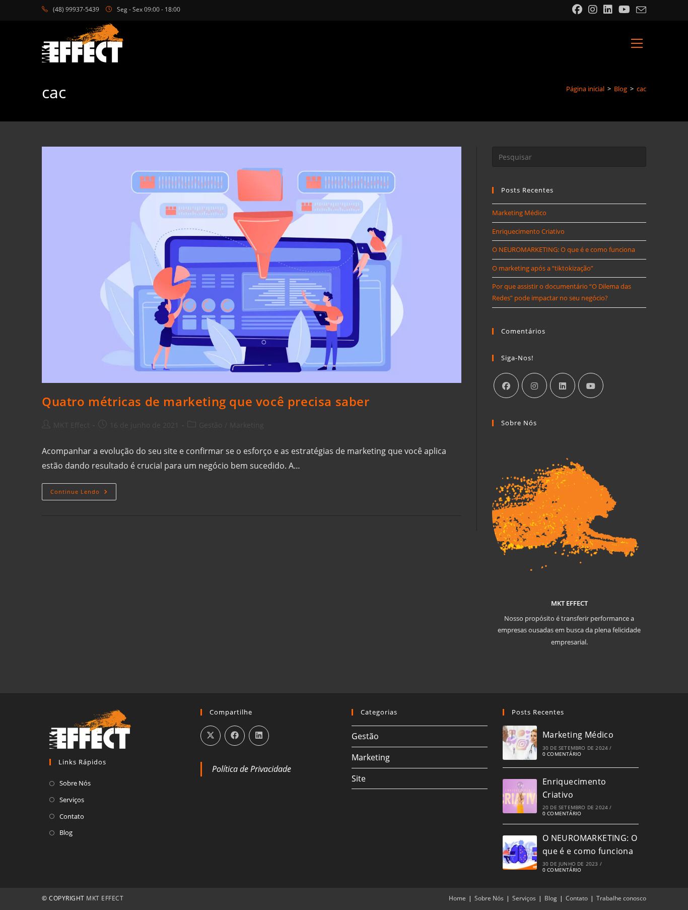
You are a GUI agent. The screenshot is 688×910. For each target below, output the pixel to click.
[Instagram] (534, 385)
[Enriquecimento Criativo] (520, 796)
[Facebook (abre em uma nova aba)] (577, 10)
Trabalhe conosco (621, 898)
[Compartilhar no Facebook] (235, 736)
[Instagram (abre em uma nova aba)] (592, 10)
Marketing (247, 425)
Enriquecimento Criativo (528, 231)
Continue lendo (83, 493)
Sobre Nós (75, 783)
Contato (71, 816)
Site (359, 778)
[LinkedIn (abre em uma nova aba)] (607, 10)
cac (641, 88)
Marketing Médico (519, 212)
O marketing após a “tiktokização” (542, 268)
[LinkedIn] (562, 385)
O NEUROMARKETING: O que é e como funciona (563, 249)
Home (457, 898)
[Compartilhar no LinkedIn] (259, 736)
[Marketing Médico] (520, 743)
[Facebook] (506, 385)
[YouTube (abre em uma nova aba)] (624, 10)
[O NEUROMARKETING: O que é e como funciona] (520, 852)
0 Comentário (561, 753)
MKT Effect (71, 425)
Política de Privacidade (251, 768)
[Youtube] (590, 385)
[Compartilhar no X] (210, 736)
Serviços (71, 799)
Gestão (210, 425)
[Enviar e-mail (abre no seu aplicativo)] (639, 10)
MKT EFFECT (104, 898)
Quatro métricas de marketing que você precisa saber (206, 401)
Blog (66, 832)
